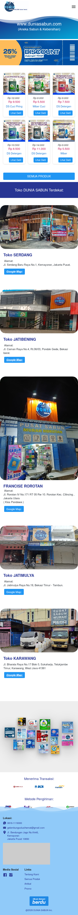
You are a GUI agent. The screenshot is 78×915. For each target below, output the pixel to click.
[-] (5, 875)
